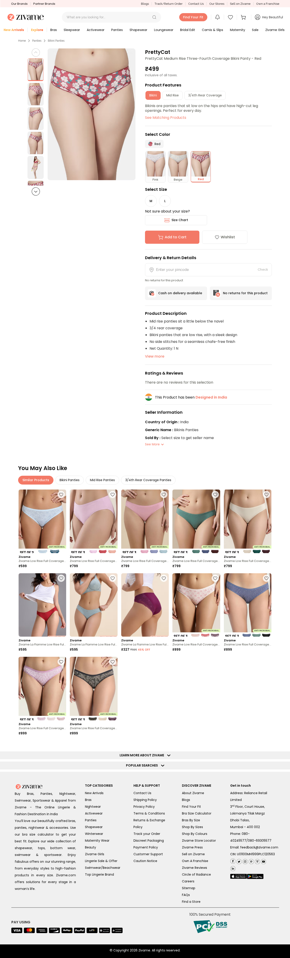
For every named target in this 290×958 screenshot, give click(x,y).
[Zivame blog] (257, 860)
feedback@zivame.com (259, 847)
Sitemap (188, 888)
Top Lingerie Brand (99, 874)
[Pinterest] (251, 860)
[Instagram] (245, 860)
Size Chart (180, 220)
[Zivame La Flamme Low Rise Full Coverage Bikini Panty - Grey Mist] (93, 605)
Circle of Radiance (196, 874)
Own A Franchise (195, 861)
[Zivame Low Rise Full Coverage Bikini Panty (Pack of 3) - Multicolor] (93, 521)
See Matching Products (165, 117)
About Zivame (193, 793)
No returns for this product (245, 293)
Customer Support (148, 854)
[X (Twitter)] (238, 860)
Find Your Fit (191, 806)
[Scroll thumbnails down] (36, 191)
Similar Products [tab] (35, 480)
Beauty (90, 847)
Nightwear (93, 806)
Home (22, 40)
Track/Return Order (169, 3)
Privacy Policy (144, 806)
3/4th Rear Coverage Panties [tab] (148, 480)
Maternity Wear (97, 840)
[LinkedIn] (232, 867)
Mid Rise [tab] (172, 95)
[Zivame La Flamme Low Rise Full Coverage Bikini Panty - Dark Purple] (145, 605)
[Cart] (244, 17)
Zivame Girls (94, 854)
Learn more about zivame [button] (143, 755)
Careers (188, 881)
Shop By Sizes (192, 827)
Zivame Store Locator (199, 840)
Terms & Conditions (149, 813)
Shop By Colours (194, 833)
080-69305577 (259, 840)
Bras (88, 800)
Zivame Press (192, 847)
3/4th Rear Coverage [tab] (205, 95)
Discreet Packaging (148, 840)
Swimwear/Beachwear (102, 867)
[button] (154, 17)
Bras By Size (191, 820)
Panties (36, 40)
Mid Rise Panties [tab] (102, 480)
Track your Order (146, 833)
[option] (36, 69)
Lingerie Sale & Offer (101, 861)
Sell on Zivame (240, 3)
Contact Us (196, 3)
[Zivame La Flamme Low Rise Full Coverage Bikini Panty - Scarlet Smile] (42, 605)
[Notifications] (217, 17)
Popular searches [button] (143, 765)
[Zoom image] (91, 114)
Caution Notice (145, 861)
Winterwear (94, 833)
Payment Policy (145, 847)
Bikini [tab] (153, 95)
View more (154, 356)
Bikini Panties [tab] (70, 480)
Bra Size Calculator (196, 813)
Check (263, 269)
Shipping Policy (145, 800)
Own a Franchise (267, 3)
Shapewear (94, 827)
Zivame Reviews (194, 867)
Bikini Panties (56, 40)
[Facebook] (232, 861)
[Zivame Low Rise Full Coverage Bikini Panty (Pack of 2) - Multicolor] (42, 521)
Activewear (94, 813)
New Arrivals (94, 793)
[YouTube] (263, 860)
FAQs (186, 895)
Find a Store (191, 901)
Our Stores (216, 3)
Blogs (145, 3)
